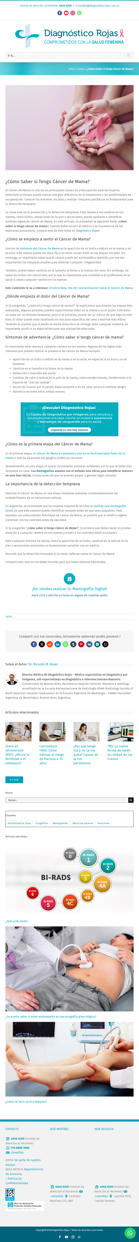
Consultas (17, 1152)
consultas (57, 1196)
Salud (81, 68)
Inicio (72, 68)
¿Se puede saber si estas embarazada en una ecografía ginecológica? (50, 1016)
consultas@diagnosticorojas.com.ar (97, 5)
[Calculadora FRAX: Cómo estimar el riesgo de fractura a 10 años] (52, 723)
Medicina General (83, 823)
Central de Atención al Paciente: (46, 5)
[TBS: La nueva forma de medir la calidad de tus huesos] (121, 723)
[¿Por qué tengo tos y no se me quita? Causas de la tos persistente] (86, 723)
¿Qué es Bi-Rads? (16, 921)
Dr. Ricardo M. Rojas (43, 664)
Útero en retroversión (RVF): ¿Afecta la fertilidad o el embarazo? (17, 754)
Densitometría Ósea (19, 823)
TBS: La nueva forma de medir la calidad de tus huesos (120, 752)
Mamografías (60, 823)
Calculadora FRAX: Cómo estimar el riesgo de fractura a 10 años (51, 754)
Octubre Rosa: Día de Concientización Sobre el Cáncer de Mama (91, 288)
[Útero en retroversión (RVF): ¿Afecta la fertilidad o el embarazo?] (18, 723)
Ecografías (42, 823)
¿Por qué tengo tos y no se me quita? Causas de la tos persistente (85, 754)
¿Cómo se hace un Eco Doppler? (26, 1101)
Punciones (104, 823)
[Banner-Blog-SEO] (69, 403)
